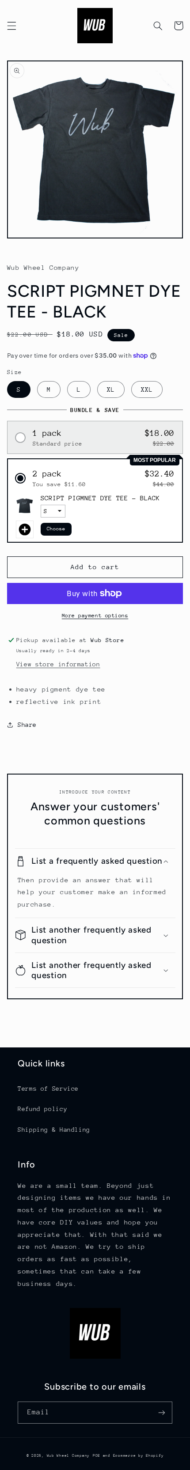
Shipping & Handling (54, 1129)
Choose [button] (56, 529)
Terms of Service (48, 1088)
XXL (147, 389)
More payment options (95, 615)
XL (111, 389)
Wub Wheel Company (68, 1455)
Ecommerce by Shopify (138, 1455)
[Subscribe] (162, 1412)
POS (96, 1455)
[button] (11, 25)
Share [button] (27, 724)
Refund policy (42, 1108)
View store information (58, 664)
